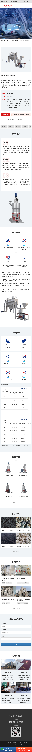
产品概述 (4, 126)
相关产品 (25, 126)
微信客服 (5, 115)
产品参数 (18, 126)
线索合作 (13, 2)
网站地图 (25, 743)
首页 (3, 41)
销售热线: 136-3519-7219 (21, 115)
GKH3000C (24, 419)
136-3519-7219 (16, 722)
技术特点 (11, 126)
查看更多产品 (15, 503)
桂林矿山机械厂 (12, 743)
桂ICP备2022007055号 (16, 744)
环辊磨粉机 (15, 41)
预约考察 (4, 2)
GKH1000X (24, 389)
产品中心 (8, 41)
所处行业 (4, 636)
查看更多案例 (15, 608)
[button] (2, 59)
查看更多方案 (15, 551)
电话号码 (4, 630)
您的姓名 (4, 624)
